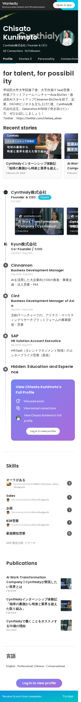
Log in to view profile (43, 431)
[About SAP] (5, 336)
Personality (46, 59)
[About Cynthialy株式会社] (5, 192)
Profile (8, 59)
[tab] (8, 59)
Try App (67, 696)
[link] (39, 221)
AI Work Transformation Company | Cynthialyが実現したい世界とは (38, 224)
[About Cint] (5, 296)
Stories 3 (25, 59)
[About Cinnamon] (5, 265)
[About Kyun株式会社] (5, 244)
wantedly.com (32, 216)
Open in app (64, 5)
